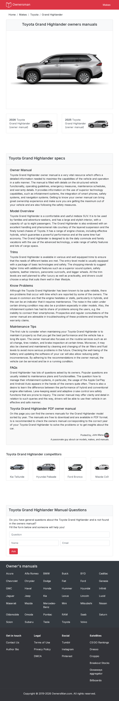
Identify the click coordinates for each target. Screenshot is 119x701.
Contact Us (12, 642)
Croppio (94, 656)
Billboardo (96, 680)
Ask (13, 551)
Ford (83, 581)
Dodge (47, 581)
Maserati (11, 603)
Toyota (34, 14)
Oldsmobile (12, 614)
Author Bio (12, 649)
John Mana (98, 435)
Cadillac (103, 573)
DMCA (38, 656)
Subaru (29, 622)
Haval (28, 588)
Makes (106, 4)
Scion (9, 622)
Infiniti (102, 588)
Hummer (67, 588)
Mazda (29, 603)
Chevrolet (12, 581)
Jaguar (10, 595)
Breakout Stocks (99, 663)
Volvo (83, 622)
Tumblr (66, 642)
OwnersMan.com (62, 693)
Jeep (28, 595)
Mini (64, 603)
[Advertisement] (59, 145)
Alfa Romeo (32, 573)
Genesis (103, 581)
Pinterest (67, 656)
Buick (65, 573)
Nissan (103, 603)
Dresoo (94, 649)
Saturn (103, 614)
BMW (46, 573)
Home (12, 14)
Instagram (68, 649)
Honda (47, 588)
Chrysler (30, 581)
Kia (45, 595)
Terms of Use (42, 642)
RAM (65, 614)
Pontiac (47, 614)
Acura (9, 573)
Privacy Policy (42, 649)
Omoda (29, 614)
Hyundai (85, 588)
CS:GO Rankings (99, 642)
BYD (83, 573)
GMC (9, 588)
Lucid (102, 595)
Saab (83, 614)
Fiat (64, 581)
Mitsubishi (86, 603)
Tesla (46, 622)
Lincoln (84, 595)
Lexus (65, 595)
